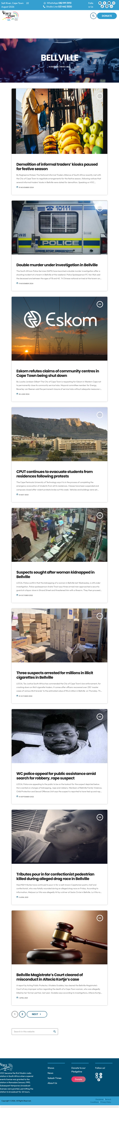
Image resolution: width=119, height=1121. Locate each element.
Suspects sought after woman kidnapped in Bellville (55, 575)
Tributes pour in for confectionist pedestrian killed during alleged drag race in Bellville (55, 876)
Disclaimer (99, 1099)
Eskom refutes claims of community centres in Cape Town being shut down (57, 373)
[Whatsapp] (111, 6)
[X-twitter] (104, 3)
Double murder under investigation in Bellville (57, 265)
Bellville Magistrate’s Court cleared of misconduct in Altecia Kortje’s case (49, 977)
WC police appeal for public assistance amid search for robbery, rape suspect (56, 776)
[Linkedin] (106, 6)
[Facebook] (100, 3)
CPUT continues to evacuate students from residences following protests (54, 474)
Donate (107, 16)
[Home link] (10, 16)
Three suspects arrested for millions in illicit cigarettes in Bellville (54, 675)
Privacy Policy (106, 1102)
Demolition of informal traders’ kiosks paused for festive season (57, 167)
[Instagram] (113, 3)
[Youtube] (109, 3)
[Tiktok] (102, 6)
